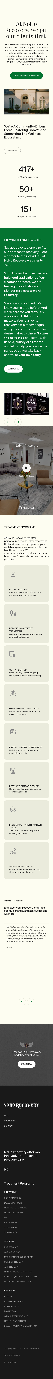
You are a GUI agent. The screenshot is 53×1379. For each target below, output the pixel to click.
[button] (7, 422)
